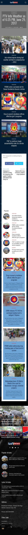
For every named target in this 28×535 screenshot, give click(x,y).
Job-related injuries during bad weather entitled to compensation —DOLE (14, 59)
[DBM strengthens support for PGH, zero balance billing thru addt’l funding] (5, 459)
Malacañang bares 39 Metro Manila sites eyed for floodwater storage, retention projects (14, 384)
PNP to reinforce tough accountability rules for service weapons (14, 143)
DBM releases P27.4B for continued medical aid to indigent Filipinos (14, 312)
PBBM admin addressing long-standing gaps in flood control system (14, 348)
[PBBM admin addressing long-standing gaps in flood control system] (14, 334)
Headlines (14, 55)
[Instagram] (18, 448)
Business (14, 247)
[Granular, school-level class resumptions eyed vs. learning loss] (5, 474)
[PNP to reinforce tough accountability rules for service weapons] (14, 128)
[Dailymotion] (13, 448)
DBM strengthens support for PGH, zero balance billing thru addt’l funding (17, 459)
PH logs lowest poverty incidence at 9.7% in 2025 (18, 251)
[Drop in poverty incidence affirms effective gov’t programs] (14, 101)
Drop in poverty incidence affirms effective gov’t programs (14, 115)
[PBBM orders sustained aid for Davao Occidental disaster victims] (14, 74)
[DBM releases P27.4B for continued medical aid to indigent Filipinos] (14, 299)
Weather (14, 12)
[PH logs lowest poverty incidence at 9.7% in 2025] (6, 250)
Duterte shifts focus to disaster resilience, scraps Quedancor (20, 172)
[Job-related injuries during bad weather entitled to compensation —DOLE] (14, 44)
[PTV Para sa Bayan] (14, 2)
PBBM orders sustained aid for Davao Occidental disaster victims (14, 87)
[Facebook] (10, 448)
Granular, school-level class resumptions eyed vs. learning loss (16, 474)
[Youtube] (15, 448)
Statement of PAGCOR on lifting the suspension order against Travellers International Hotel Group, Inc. (8, 175)
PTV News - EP (9, 27)
